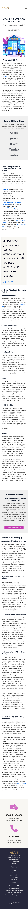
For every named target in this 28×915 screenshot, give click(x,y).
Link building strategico (10, 208)
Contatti (14, 873)
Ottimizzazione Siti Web (14, 892)
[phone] (14, 828)
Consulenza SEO (14, 886)
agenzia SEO (5, 76)
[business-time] (14, 807)
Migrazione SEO (14, 888)
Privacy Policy (14, 877)
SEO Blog (14, 879)
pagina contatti (21, 783)
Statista (8, 282)
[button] (14, 527)
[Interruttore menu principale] (26, 8)
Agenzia (14, 870)
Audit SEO (6, 189)
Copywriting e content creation (14, 890)
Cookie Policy (14, 875)
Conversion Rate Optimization (14, 895)
